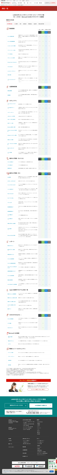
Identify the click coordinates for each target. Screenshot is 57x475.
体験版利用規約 (39, 450)
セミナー (17, 0)
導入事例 (14, 0)
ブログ (20, 0)
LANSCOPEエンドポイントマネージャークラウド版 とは (12, 428)
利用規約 (38, 448)
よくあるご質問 (39, 443)
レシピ (38, 429)
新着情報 (38, 445)
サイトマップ (39, 447)
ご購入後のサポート (26, 442)
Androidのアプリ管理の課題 (26, 429)
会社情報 (23, 0)
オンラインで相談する (26, 440)
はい (51, 471)
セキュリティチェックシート (41, 454)
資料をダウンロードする (16, 405)
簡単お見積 (24, 446)
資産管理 (38, 423)
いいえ (47, 471)
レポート (38, 426)
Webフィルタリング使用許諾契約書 (42, 453)
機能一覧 (38, 432)
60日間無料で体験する (41, 405)
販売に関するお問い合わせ (27, 443)
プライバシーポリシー (7, 471)
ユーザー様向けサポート (40, 440)
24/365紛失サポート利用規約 (41, 451)
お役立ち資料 (24, 453)
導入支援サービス (25, 456)
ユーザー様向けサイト (40, 442)
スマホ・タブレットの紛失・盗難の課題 (28, 426)
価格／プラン (10, 443)
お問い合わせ (27, 0)
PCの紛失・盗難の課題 (26, 425)
